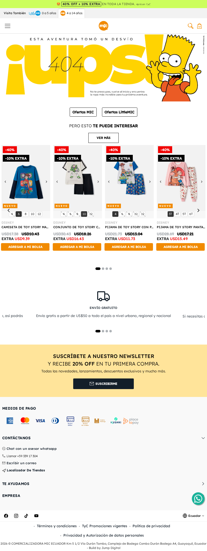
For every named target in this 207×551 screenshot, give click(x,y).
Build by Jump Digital (104, 548)
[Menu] (7, 25)
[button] (103, 138)
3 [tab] (107, 268)
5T (184, 214)
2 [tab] (103, 268)
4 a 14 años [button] (75, 13)
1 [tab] (97, 268)
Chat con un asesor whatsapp (32, 449)
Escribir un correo (22, 463)
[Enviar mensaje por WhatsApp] (198, 498)
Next (198, 210)
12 (39, 214)
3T (171, 214)
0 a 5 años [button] (49, 13)
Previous (9, 210)
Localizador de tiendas (25, 470)
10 (33, 214)
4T (177, 214)
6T (191, 214)
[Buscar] (190, 25)
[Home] (103, 26)
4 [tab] (110, 268)
